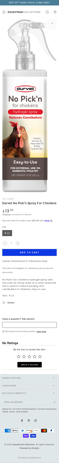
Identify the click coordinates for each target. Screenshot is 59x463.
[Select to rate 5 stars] (40, 356)
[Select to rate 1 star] (18, 356)
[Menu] (4, 12)
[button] (47, 12)
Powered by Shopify (29, 448)
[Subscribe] (55, 402)
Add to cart (29, 252)
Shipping (6, 214)
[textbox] (29, 325)
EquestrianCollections (24, 444)
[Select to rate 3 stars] (29, 356)
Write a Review (29, 364)
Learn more (41, 331)
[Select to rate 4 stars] (34, 356)
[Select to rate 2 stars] (24, 356)
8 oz (7, 233)
